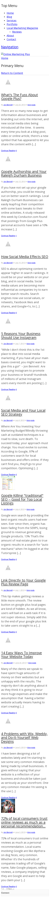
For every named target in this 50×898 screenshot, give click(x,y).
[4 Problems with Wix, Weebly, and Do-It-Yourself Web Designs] (8, 727)
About (10, 35)
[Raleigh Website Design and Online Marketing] (15, 54)
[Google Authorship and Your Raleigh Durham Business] (8, 164)
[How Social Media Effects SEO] (8, 250)
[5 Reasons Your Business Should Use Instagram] (8, 327)
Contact (11, 39)
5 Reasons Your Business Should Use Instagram (20, 335)
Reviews (17, 31)
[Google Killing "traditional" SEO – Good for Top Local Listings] (8, 489)
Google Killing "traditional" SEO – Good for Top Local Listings (22, 499)
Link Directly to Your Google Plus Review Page (23, 582)
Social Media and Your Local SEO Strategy (23, 412)
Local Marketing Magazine (22, 28)
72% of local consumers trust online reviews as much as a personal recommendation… (24, 822)
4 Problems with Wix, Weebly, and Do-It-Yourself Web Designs (24, 737)
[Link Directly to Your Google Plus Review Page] (8, 573)
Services (11, 20)
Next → (11, 888)
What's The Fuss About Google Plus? (19, 96)
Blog (9, 16)
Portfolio (12, 24)
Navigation (9, 46)
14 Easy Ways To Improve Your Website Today (21, 654)
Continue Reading (8, 150)
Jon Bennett (7, 104)
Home (10, 13)
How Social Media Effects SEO (24, 256)
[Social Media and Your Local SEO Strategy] (8, 403)
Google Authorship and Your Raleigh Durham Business (24, 173)
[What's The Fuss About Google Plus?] (8, 88)
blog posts (31, 104)
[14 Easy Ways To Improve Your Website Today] (8, 646)
